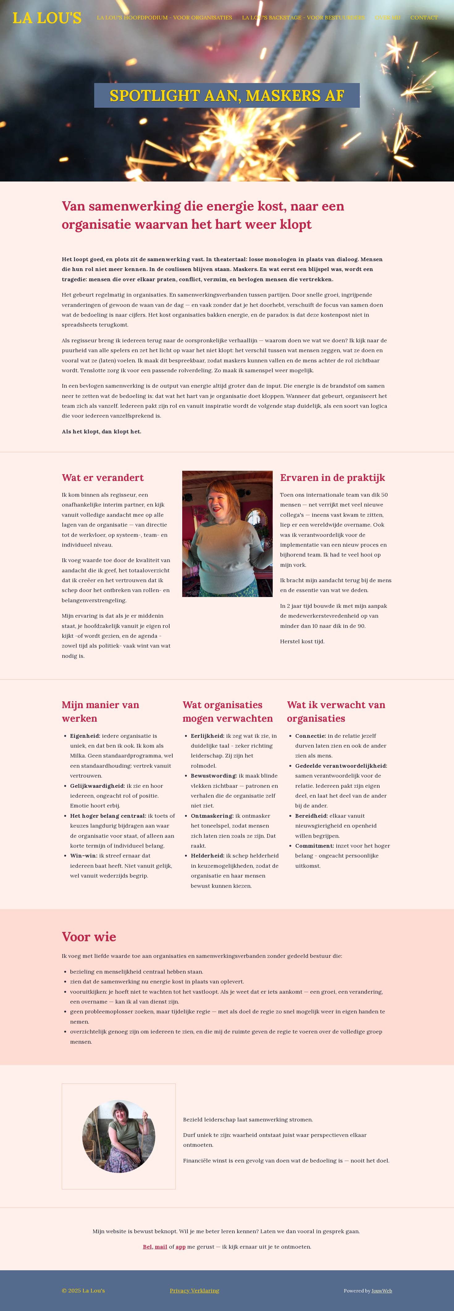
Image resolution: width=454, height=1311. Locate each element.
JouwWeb (382, 1291)
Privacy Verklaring (194, 1290)
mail (161, 1246)
